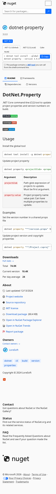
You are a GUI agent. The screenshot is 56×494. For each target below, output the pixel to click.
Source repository (16, 302)
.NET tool (31, 64)
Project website (14, 296)
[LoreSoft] (5, 349)
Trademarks (22, 481)
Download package (16, 314)
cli (17, 360)
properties (10, 365)
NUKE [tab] (6, 51)
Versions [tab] (32, 84)
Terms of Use (39, 474)
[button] (45, 57)
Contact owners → (11, 343)
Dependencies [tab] (14, 84)
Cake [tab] (42, 47)
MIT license (12, 308)
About (26, 474)
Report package (14, 331)
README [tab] (11, 78)
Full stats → (8, 261)
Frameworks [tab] (28, 78)
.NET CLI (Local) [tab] (29, 47)
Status (7, 418)
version (35, 360)
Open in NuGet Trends (18, 325)
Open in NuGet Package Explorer (24, 320)
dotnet (8, 360)
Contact (8, 404)
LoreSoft (13, 349)
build (24, 360)
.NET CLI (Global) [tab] (11, 47)
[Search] (48, 11)
